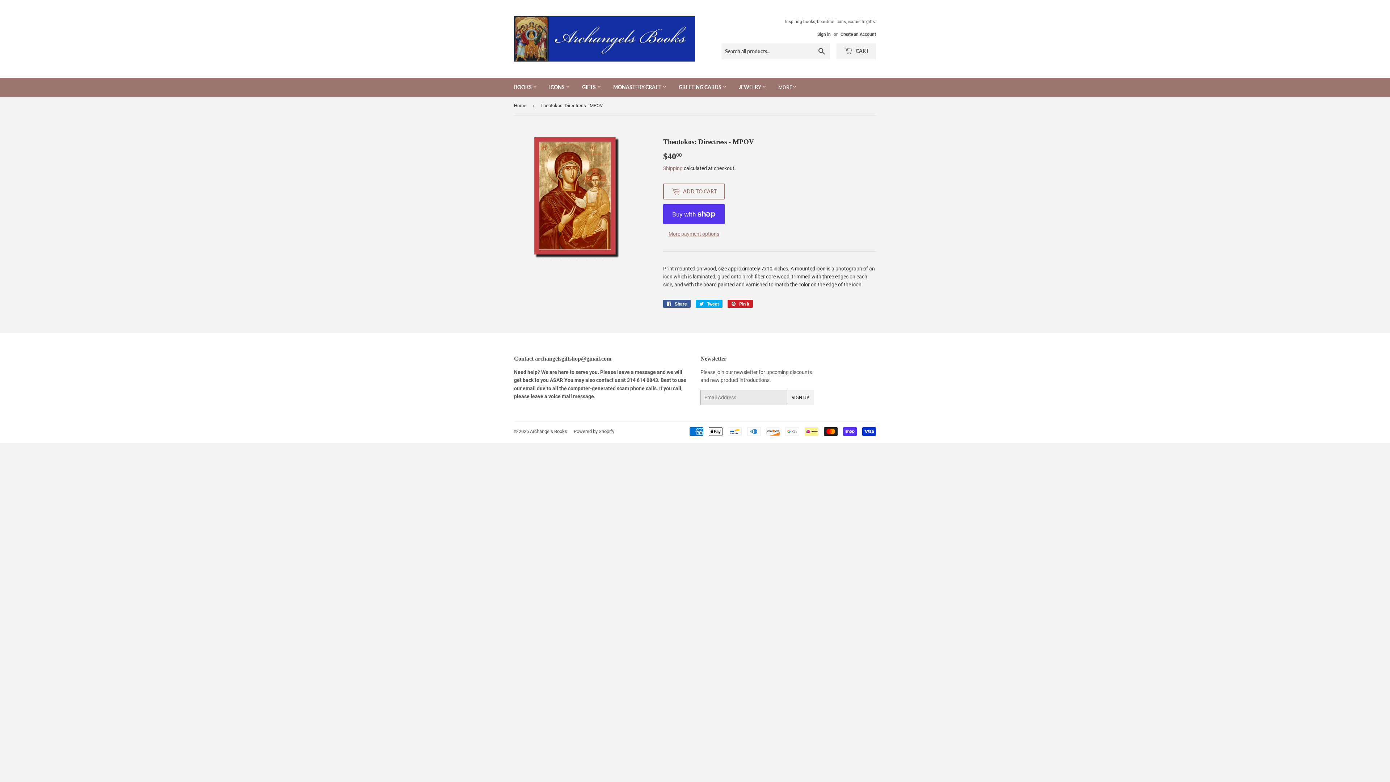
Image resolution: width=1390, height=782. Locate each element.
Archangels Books (548, 431)
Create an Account (858, 34)
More (785, 87)
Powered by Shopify (594, 431)
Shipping (673, 168)
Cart (862, 51)
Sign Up (800, 397)
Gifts (589, 87)
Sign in (824, 34)
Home (520, 105)
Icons (557, 87)
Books (523, 87)
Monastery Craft (637, 87)
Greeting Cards (701, 87)
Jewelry (750, 87)
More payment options (694, 234)
